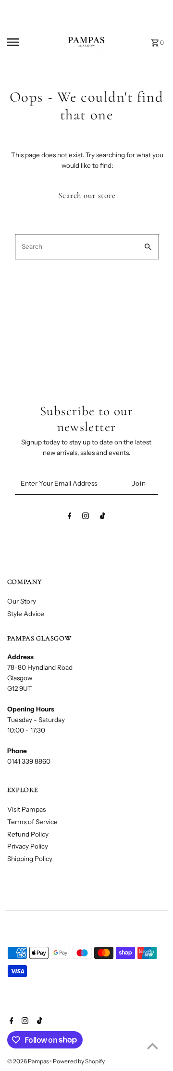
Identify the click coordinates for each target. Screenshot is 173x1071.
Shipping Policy (29, 858)
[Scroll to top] (152, 1046)
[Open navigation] (19, 42)
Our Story (21, 601)
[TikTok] (102, 517)
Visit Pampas (26, 809)
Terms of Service (32, 822)
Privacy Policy (27, 846)
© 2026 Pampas (28, 1061)
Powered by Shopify (79, 1061)
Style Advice (25, 613)
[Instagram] (85, 517)
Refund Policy (28, 834)
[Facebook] (70, 517)
